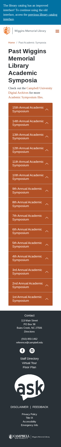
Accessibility (29, 421)
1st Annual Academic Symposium (27, 298)
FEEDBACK (40, 407)
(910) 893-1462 (29, 338)
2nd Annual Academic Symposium (27, 285)
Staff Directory (29, 358)
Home (11, 42)
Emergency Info (29, 425)
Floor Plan (29, 367)
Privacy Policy (29, 414)
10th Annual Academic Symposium (28, 176)
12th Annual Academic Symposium (28, 149)
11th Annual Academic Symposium (28, 163)
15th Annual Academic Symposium (28, 109)
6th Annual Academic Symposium (27, 231)
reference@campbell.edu (29, 342)
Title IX (29, 417)
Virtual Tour (29, 363)
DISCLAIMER (19, 407)
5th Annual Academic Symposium (27, 244)
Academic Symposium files (25, 97)
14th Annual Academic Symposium (28, 122)
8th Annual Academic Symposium (27, 203)
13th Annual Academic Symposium (28, 136)
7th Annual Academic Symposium (27, 217)
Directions (29, 331)
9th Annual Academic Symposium (27, 190)
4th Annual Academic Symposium (27, 258)
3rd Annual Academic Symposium (27, 271)
